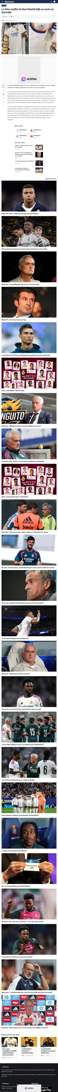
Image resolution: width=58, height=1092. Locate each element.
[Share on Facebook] (9, 16)
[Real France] (10, 1)
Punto (3, 20)
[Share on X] (11, 16)
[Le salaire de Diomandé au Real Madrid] (39, 163)
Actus (3, 5)
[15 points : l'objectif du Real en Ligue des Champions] (39, 147)
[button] (3, 1)
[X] (36, 130)
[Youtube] (36, 136)
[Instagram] (22, 136)
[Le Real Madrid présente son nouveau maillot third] (48, 1042)
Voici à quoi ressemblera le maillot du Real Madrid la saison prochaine (9, 1052)
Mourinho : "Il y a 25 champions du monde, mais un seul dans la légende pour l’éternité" (24, 154)
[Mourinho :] (39, 155)
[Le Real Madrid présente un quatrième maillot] (29, 1042)
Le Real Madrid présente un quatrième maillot (27, 1051)
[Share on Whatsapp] (3, 98)
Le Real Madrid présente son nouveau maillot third (48, 1051)
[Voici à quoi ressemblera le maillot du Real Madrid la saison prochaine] (10, 1042)
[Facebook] (22, 130)
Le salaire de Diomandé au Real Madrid (24, 161)
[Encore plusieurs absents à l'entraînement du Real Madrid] (39, 170)
